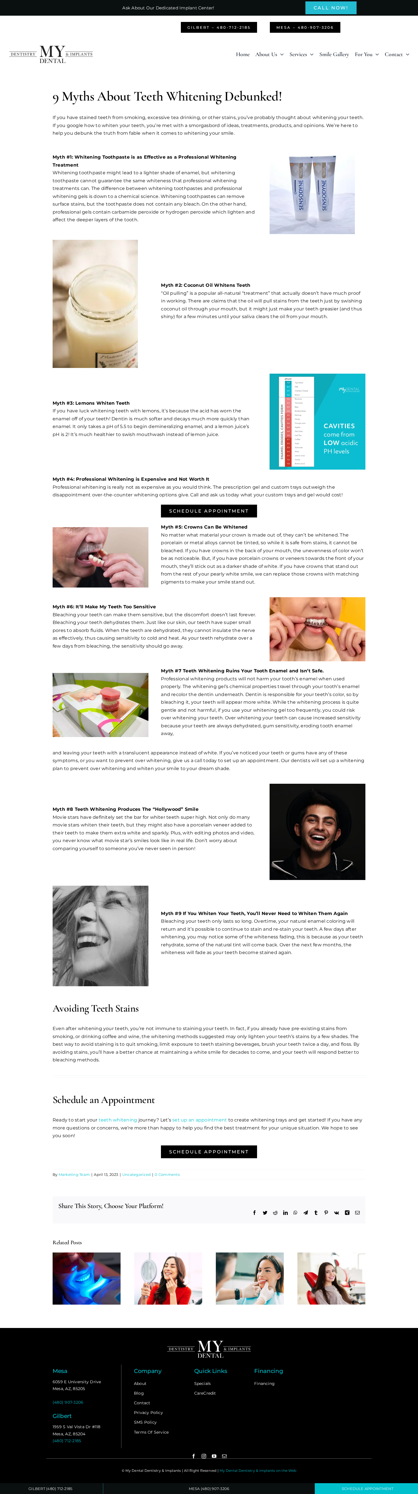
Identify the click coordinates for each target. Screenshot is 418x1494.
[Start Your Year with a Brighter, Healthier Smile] (250, 1255)
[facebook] (193, 1456)
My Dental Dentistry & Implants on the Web (258, 1470)
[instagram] (204, 1456)
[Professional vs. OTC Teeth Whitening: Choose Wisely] (87, 1255)
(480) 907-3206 (68, 1402)
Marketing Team (74, 1174)
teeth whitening (118, 1120)
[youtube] (214, 1456)
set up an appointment (199, 1120)
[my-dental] (51, 47)
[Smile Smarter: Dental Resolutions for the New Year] (168, 1255)
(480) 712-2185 (67, 1440)
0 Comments (167, 1174)
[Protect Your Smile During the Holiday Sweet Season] (331, 1255)
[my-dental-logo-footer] (209, 1341)
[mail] (224, 1456)
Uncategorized (136, 1174)
